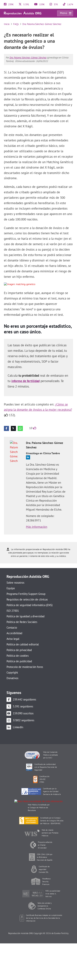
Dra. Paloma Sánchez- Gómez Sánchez (41, 24)
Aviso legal (13, 638)
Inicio (7, 24)
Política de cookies (18, 655)
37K (55, 4)
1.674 (70, 4)
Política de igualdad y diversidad (25, 616)
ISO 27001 (13, 610)
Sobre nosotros (15, 582)
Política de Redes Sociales (22, 622)
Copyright (12, 672)
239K (11, 4)
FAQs (16, 24)
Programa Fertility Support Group (26, 593)
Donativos (12, 678)
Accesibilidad (14, 633)
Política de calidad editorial (23, 644)
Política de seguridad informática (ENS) (30, 605)
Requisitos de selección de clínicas (27, 599)
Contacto (12, 627)
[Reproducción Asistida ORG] (22, 13)
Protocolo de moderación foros (25, 666)
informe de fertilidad (25, 381)
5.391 (26, 4)
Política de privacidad (19, 650)
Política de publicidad (19, 661)
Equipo (11, 588)
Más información (36, 527)
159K (42, 4)
